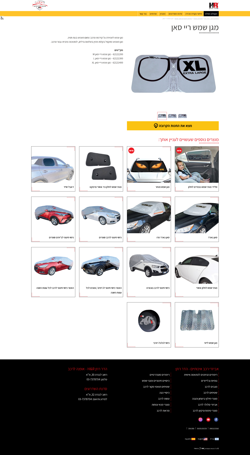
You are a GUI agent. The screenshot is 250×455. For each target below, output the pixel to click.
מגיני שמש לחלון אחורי (206, 288)
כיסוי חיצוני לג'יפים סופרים (61, 237)
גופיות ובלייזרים (209, 380)
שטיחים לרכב (210, 392)
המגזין (162, 13)
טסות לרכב (164, 398)
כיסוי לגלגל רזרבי (161, 343)
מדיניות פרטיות (202, 428)
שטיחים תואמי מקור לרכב (156, 386)
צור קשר (142, 13)
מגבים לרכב (211, 386)
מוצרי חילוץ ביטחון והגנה (204, 398)
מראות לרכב (163, 410)
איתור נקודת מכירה (193, 13)
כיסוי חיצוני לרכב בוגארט (158, 288)
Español (188, 439)
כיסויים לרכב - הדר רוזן (211, 18)
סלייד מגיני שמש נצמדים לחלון (202, 187)
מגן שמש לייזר (210, 343)
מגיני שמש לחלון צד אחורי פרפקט (106, 187)
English (201, 439)
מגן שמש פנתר (163, 187)
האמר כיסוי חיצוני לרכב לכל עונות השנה (55, 288)
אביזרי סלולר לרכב (207, 404)
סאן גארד (212, 237)
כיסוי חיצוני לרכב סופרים (110, 237)
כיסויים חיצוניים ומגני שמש (183, 18)
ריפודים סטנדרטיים (160, 374)
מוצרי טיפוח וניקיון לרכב (205, 410)
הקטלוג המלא (211, 13)
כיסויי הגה (165, 392)
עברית (212, 439)
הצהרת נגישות (214, 428)
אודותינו (153, 13)
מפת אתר (191, 428)
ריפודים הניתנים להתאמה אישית (200, 374)
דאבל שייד (69, 187)
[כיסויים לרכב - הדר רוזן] (214, 6)
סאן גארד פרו (163, 237)
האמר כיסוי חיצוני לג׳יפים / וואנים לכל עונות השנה (104, 290)
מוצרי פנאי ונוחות (161, 404)
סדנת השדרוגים (175, 13)
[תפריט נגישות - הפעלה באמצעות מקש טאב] (2, 17)
